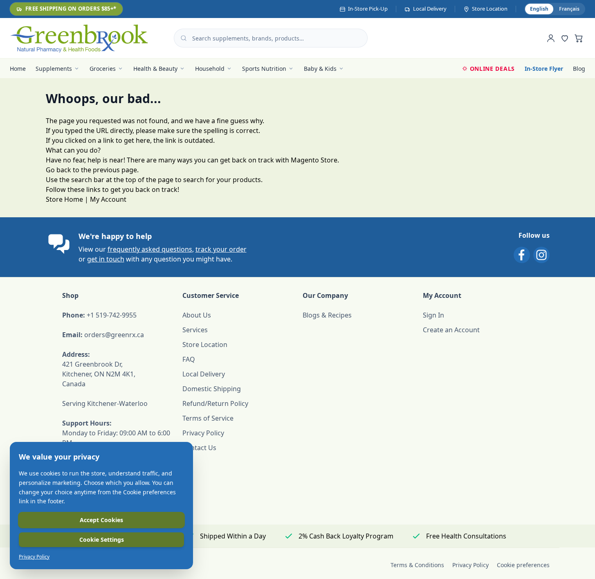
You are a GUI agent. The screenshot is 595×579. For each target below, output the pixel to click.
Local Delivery (203, 373)
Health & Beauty (155, 68)
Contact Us (199, 447)
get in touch (105, 259)
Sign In (433, 315)
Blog (579, 68)
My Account (108, 199)
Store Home (64, 199)
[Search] (183, 38)
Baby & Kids (320, 68)
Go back (58, 169)
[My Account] (550, 38)
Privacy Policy (203, 432)
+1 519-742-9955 (112, 315)
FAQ (188, 359)
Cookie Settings (101, 539)
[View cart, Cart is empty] (578, 38)
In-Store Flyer (544, 68)
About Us (196, 315)
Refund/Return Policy (215, 403)
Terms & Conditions (417, 565)
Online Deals (492, 68)
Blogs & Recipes (327, 315)
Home (18, 68)
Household (210, 68)
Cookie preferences (523, 565)
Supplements (54, 68)
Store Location (204, 344)
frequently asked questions (150, 249)
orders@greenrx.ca (114, 334)
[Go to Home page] (79, 38)
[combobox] (270, 38)
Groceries (103, 68)
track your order (221, 249)
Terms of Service (208, 418)
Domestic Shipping (211, 388)
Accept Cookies (101, 520)
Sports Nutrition (264, 68)
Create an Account (451, 329)
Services (195, 329)
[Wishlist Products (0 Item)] (564, 38)
